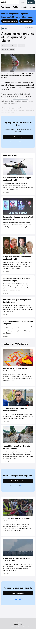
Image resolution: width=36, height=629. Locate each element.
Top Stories (5, 7)
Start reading (18, 137)
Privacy (12, 620)
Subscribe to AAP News (10, 21)
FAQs (17, 620)
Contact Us (28, 620)
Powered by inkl (18, 624)
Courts (24, 7)
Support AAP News (18, 593)
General (4, 28)
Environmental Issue (8, 49)
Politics (16, 7)
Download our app (26, 21)
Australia (21, 46)
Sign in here (23, 142)
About (21, 620)
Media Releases (18, 622)
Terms (6, 620)
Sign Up (30, 2)
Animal (14, 46)
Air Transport (6, 46)
